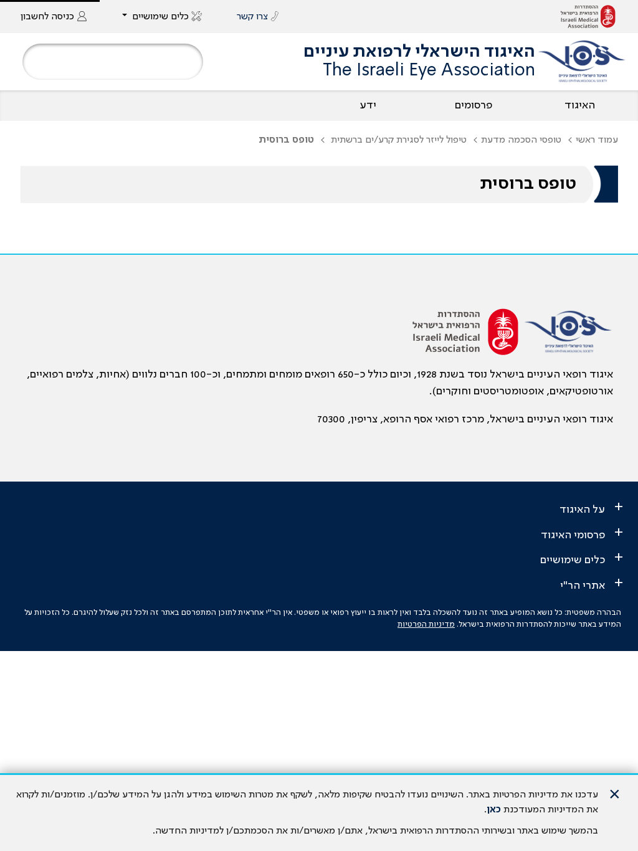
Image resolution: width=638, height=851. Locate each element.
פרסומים (473, 105)
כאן (494, 810)
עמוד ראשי (597, 140)
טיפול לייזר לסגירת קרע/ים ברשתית (397, 140)
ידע (367, 105)
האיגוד (579, 105)
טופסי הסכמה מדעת (521, 140)
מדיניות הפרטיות (426, 624)
